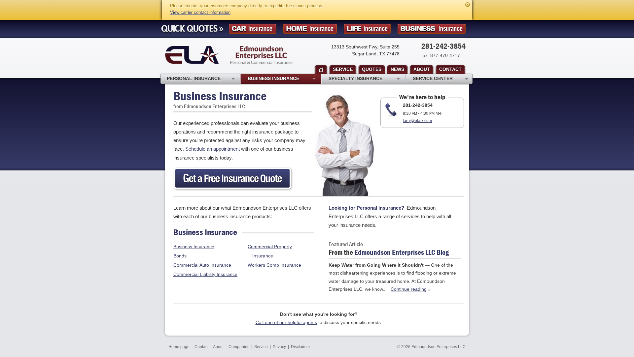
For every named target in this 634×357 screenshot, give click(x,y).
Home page (179, 346)
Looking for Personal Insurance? (366, 208)
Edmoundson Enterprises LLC (229, 55)
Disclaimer (300, 346)
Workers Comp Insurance (274, 265)
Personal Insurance (194, 78)
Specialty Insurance (355, 78)
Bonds (180, 255)
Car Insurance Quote (252, 29)
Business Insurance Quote (431, 29)
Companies (239, 346)
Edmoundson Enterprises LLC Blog (401, 252)
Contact (201, 346)
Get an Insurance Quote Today (233, 179)
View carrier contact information (200, 12)
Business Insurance (193, 246)
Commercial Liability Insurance (205, 274)
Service (261, 346)
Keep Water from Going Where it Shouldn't (376, 265)
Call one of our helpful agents (286, 322)
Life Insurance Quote (367, 29)
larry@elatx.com (417, 120)
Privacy (279, 346)
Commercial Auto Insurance (202, 265)
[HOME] (321, 70)
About (218, 346)
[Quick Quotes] (192, 29)
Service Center (433, 78)
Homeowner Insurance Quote (310, 29)
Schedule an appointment (212, 149)
